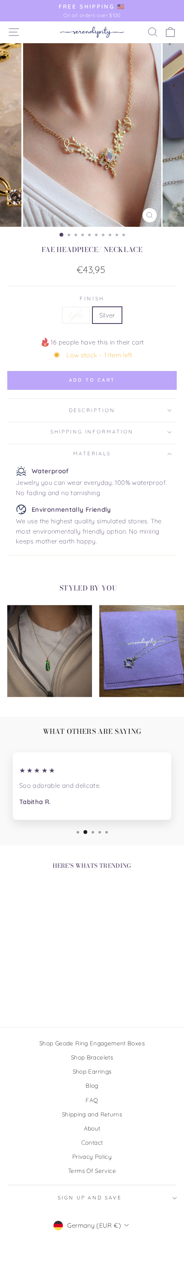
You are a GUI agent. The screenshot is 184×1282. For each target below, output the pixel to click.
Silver (107, 315)
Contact (92, 1142)
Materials (92, 453)
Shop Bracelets (92, 1057)
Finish (92, 298)
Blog (92, 1085)
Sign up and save (90, 1197)
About (92, 1128)
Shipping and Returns (92, 1114)
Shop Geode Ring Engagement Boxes (92, 1043)
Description (92, 410)
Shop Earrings (92, 1071)
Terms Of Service (92, 1170)
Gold (76, 315)
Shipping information (92, 431)
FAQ (92, 1100)
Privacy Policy (92, 1156)
